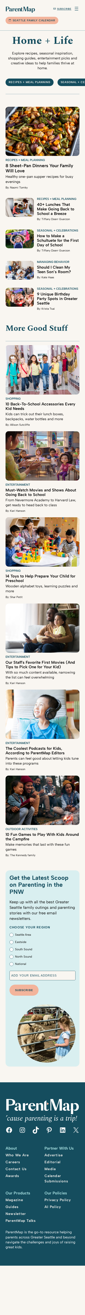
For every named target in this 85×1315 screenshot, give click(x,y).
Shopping (13, 398)
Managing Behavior (53, 262)
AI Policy (52, 1207)
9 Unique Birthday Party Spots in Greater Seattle (57, 299)
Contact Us (16, 1169)
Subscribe (64, 8)
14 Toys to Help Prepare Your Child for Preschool (40, 578)
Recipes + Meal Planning (30, 82)
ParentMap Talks (21, 1220)
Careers (13, 1162)
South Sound (23, 949)
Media (50, 1169)
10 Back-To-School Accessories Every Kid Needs (40, 406)
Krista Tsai (48, 308)
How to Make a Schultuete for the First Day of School (58, 240)
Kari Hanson (17, 511)
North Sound (23, 956)
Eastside (20, 942)
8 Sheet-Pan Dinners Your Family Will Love (39, 168)
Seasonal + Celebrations (57, 230)
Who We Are (17, 1155)
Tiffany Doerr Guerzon (56, 219)
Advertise (53, 1155)
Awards (12, 1176)
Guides (12, 1207)
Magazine (14, 1200)
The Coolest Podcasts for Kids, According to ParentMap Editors (35, 750)
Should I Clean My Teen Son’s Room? (54, 269)
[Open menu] (76, 9)
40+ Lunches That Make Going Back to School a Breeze (55, 209)
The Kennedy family (22, 855)
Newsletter (16, 1214)
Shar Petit (16, 597)
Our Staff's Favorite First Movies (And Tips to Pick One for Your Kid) (40, 664)
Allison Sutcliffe (20, 424)
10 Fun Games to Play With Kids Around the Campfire (42, 836)
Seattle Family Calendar (34, 20)
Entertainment (18, 484)
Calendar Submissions (56, 1178)
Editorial (52, 1162)
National (20, 964)
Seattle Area (23, 934)
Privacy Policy (57, 1200)
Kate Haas (48, 277)
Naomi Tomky (19, 187)
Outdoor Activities (22, 829)
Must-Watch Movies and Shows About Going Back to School (41, 492)
